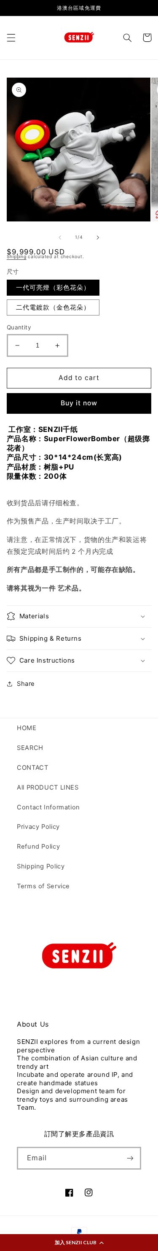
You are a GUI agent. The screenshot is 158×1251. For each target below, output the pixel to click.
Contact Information (48, 807)
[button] (79, 1242)
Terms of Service (43, 886)
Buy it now (79, 403)
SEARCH (30, 748)
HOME (27, 728)
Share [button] (26, 684)
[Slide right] (98, 237)
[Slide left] (60, 237)
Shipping (17, 256)
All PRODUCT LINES (48, 787)
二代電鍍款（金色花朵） (53, 307)
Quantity (19, 327)
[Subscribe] (130, 1158)
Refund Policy (38, 846)
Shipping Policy (40, 866)
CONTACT (32, 767)
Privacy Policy (38, 826)
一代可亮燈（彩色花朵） (53, 287)
